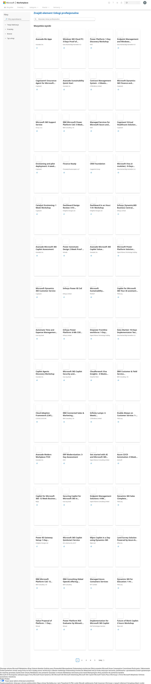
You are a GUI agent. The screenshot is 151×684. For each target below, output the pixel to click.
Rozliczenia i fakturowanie (141, 668)
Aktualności (134, 675)
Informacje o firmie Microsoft (120, 675)
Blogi (30, 668)
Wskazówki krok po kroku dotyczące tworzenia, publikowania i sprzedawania (110, 670)
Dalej (100, 660)
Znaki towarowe (99, 683)
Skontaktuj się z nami (54, 683)
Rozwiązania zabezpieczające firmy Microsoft (24, 675)
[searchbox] (19, 19)
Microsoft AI (4, 675)
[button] (35, 19)
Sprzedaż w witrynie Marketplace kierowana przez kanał (68, 673)
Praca (108, 675)
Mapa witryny (41, 683)
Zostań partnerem (6, 670)
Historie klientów (37, 668)
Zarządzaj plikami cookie (135, 683)
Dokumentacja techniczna (81, 668)
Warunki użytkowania (86, 683)
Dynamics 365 (49, 675)
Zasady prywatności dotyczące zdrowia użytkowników (18, 683)
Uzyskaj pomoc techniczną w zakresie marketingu (48, 670)
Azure (42, 675)
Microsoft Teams (99, 675)
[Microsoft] (8, 3)
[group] (37, 48)
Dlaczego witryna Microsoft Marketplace (14, 668)
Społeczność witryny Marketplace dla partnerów (32, 673)
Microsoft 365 (59, 675)
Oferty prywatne (96, 668)
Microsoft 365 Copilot (86, 675)
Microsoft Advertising (71, 675)
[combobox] (65, 19)
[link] (46, 48)
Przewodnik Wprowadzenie (63, 668)
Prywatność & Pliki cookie (70, 683)
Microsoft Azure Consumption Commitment (117, 668)
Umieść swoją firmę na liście (22, 670)
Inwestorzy (12, 677)
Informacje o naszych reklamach (116, 683)
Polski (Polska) (5, 679)
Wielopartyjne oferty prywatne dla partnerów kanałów (105, 673)
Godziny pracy (49, 668)
